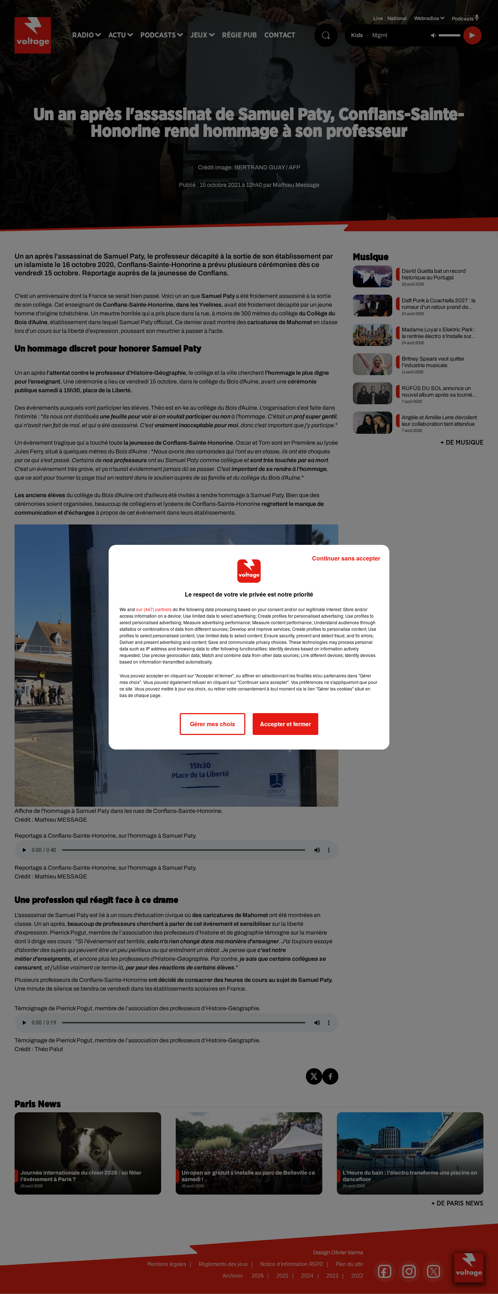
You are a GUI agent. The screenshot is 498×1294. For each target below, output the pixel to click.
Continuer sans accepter (346, 558)
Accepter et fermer (285, 724)
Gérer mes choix (212, 724)
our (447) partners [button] (154, 609)
